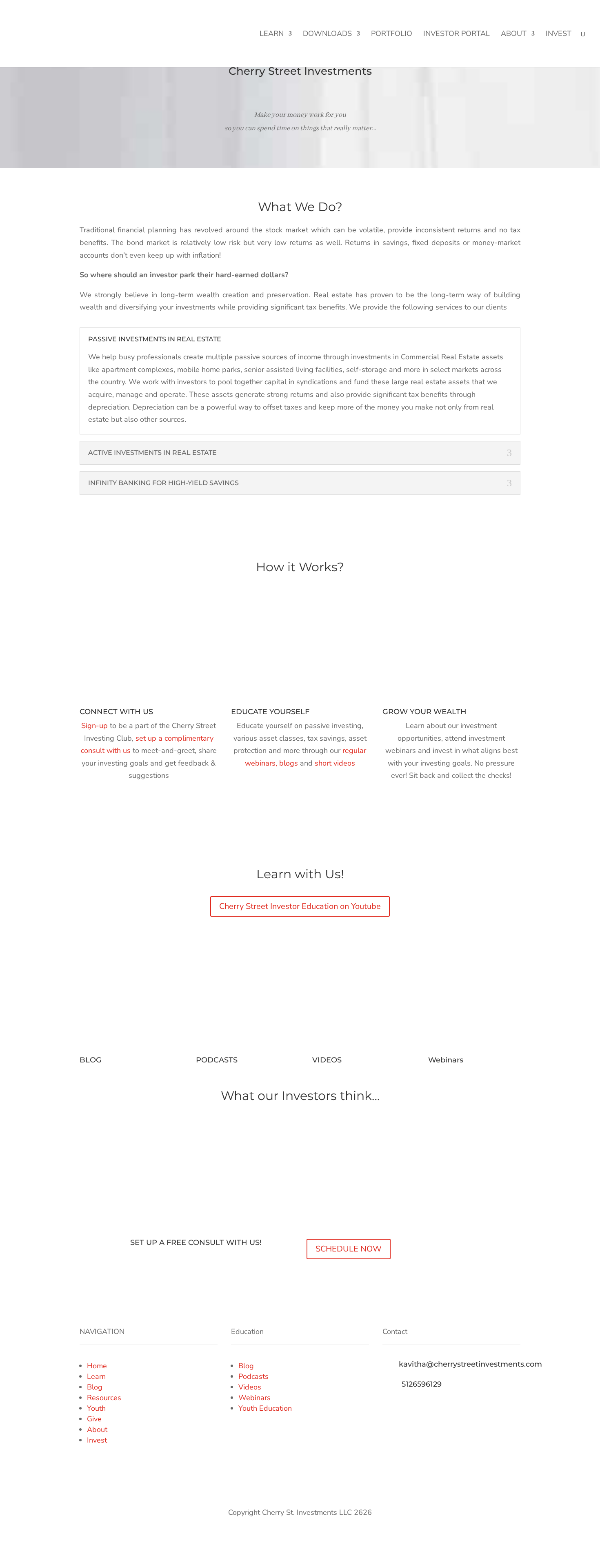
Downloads (327, 34)
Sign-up (94, 725)
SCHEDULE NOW (349, 1248)
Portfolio (391, 34)
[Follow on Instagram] (421, 1406)
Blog (94, 1387)
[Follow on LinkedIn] (405, 1406)
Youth (96, 1408)
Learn (272, 34)
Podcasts (253, 1376)
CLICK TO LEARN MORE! (529, 14)
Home (97, 1366)
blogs (289, 763)
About (514, 34)
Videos (249, 1387)
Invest (558, 34)
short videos (335, 763)
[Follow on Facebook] (389, 1406)
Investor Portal (456, 34)
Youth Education (265, 1408)
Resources (104, 1398)
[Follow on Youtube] (437, 1406)
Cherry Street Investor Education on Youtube (300, 906)
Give (94, 1419)
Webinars (254, 1398)
